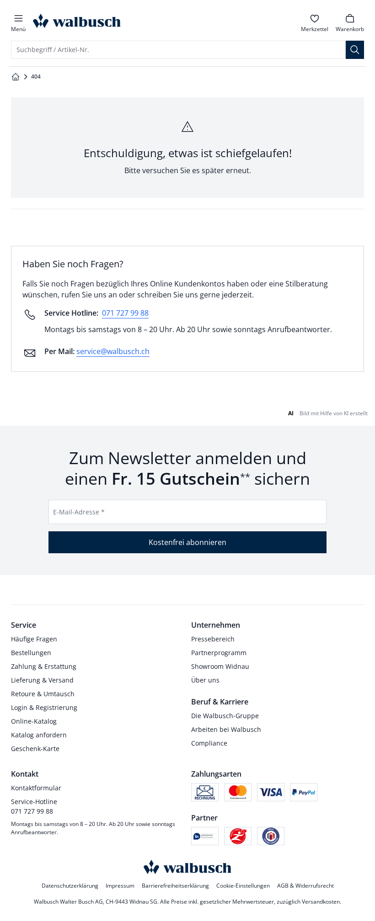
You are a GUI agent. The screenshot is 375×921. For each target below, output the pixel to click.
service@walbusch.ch (113, 351)
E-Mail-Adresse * (79, 512)
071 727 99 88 (125, 313)
